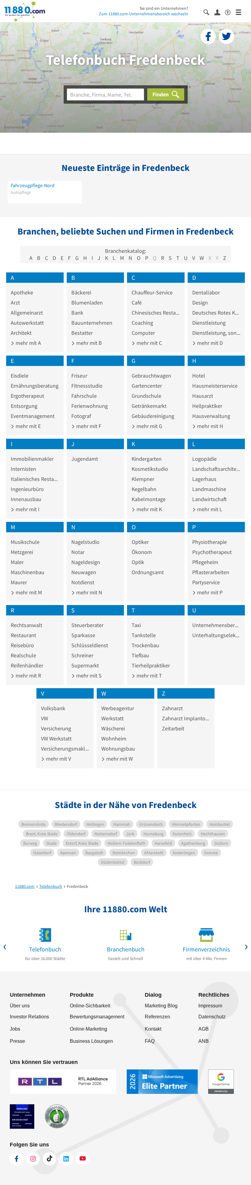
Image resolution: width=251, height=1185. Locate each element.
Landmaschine (209, 489)
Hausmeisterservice (215, 385)
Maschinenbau (27, 572)
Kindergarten (147, 458)
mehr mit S (88, 675)
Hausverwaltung (211, 415)
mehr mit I (26, 509)
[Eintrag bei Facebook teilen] (208, 36)
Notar (77, 552)
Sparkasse (83, 635)
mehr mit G (148, 426)
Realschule (23, 655)
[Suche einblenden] (209, 12)
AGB (203, 1029)
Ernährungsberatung (34, 385)
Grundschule (146, 395)
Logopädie (204, 458)
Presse (17, 1041)
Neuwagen (83, 572)
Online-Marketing (88, 1029)
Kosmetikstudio (150, 468)
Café (137, 302)
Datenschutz (212, 1016)
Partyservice (206, 582)
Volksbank (53, 708)
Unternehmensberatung (216, 625)
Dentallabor (206, 292)
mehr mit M (28, 592)
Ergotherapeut (27, 395)
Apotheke (22, 292)
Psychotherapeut (212, 552)
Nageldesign (85, 562)
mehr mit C (148, 342)
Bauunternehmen (91, 322)
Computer (143, 332)
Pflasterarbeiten (210, 572)
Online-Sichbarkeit (90, 1005)
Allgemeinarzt (27, 312)
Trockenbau (145, 645)
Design (200, 302)
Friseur (79, 375)
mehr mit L (209, 509)
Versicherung (56, 728)
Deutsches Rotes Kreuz (216, 312)
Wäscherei (113, 728)
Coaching (142, 322)
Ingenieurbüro (27, 489)
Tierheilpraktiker (151, 665)
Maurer (19, 582)
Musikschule (25, 541)
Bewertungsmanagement (97, 1016)
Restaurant (23, 635)
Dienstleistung (209, 322)
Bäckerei (81, 292)
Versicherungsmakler (65, 748)
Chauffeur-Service (152, 292)
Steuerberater (87, 625)
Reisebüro (22, 645)
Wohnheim (113, 738)
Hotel (198, 375)
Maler (17, 562)
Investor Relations (29, 1016)
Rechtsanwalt (26, 625)
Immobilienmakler (32, 458)
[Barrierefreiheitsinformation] (230, 12)
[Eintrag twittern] (226, 36)
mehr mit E (27, 426)
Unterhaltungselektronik (216, 635)
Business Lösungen (91, 1041)
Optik (138, 562)
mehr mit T (148, 675)
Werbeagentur (117, 708)
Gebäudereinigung (153, 415)
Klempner (143, 478)
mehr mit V (58, 758)
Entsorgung (24, 405)
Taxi (136, 625)
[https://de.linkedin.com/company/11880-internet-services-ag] (66, 1158)
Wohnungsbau (118, 748)
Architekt (21, 332)
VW (44, 718)
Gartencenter (147, 385)
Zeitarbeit (173, 728)
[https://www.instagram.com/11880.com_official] (33, 1158)
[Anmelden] (219, 12)
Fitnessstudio (87, 385)
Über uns (20, 1005)
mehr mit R (27, 675)
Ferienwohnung (89, 405)
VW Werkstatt (56, 738)
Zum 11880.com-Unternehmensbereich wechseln (143, 14)
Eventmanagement (32, 415)
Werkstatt (112, 718)
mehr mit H (209, 426)
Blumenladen (87, 302)
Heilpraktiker (207, 405)
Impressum (210, 1005)
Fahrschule (84, 395)
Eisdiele (19, 375)
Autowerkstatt (27, 322)
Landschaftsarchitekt (216, 468)
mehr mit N (88, 592)
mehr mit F (88, 426)
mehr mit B (88, 342)
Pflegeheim (205, 562)
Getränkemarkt (149, 405)
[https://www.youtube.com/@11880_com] (82, 1158)
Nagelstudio (85, 541)
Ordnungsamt (148, 572)
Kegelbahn (144, 489)
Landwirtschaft (209, 499)
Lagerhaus (204, 478)
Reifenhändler (27, 665)
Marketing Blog (161, 1005)
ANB (203, 1041)
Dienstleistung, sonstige (216, 332)
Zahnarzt (172, 708)
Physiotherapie (209, 541)
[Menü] (241, 12)
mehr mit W (119, 758)
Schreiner (82, 655)
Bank (77, 312)
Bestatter (82, 332)
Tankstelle (144, 635)
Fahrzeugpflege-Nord (32, 185)
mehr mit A (27, 342)
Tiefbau (140, 655)
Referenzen (157, 1016)
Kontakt (153, 1029)
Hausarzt (202, 395)
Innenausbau (26, 499)
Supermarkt (85, 665)
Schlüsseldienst (89, 645)
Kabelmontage (149, 499)
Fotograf (81, 415)
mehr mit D (209, 342)
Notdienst (82, 582)
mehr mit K (148, 509)
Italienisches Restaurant (35, 478)
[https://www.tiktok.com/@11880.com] (49, 1158)
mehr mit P (209, 592)
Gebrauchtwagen (151, 375)
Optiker (140, 541)
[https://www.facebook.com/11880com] (16, 1158)
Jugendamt (84, 458)
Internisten (23, 468)
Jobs (15, 1029)
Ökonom (142, 552)
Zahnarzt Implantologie (186, 718)
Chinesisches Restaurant (156, 312)
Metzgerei (22, 552)
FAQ (150, 1041)
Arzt (15, 302)
